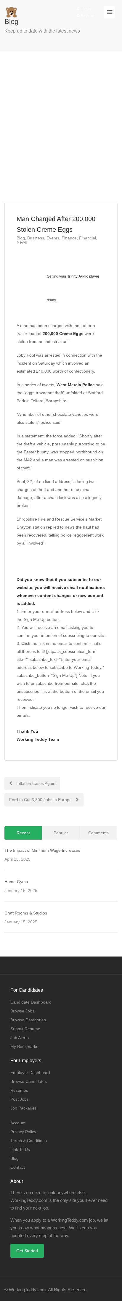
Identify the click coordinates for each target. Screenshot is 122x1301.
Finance (69, 238)
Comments (98, 832)
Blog (21, 238)
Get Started (27, 1250)
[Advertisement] (61, 127)
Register (87, 16)
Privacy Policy (23, 1131)
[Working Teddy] (11, 9)
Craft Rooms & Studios (25, 913)
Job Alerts (19, 1037)
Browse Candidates (28, 1081)
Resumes (19, 1090)
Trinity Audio (77, 276)
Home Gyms (16, 881)
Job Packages (23, 1108)
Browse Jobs (22, 1011)
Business (35, 238)
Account (17, 1122)
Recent (23, 832)
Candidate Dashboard (31, 1002)
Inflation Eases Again (35, 783)
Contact (17, 1167)
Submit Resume (25, 1028)
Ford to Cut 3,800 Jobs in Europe (41, 799)
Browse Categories (28, 1019)
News (22, 242)
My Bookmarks (24, 1046)
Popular (61, 832)
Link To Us (20, 1149)
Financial (87, 238)
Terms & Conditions (28, 1140)
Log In (85, 9)
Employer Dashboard (30, 1072)
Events (52, 238)
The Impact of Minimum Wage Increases (42, 850)
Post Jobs (19, 1099)
